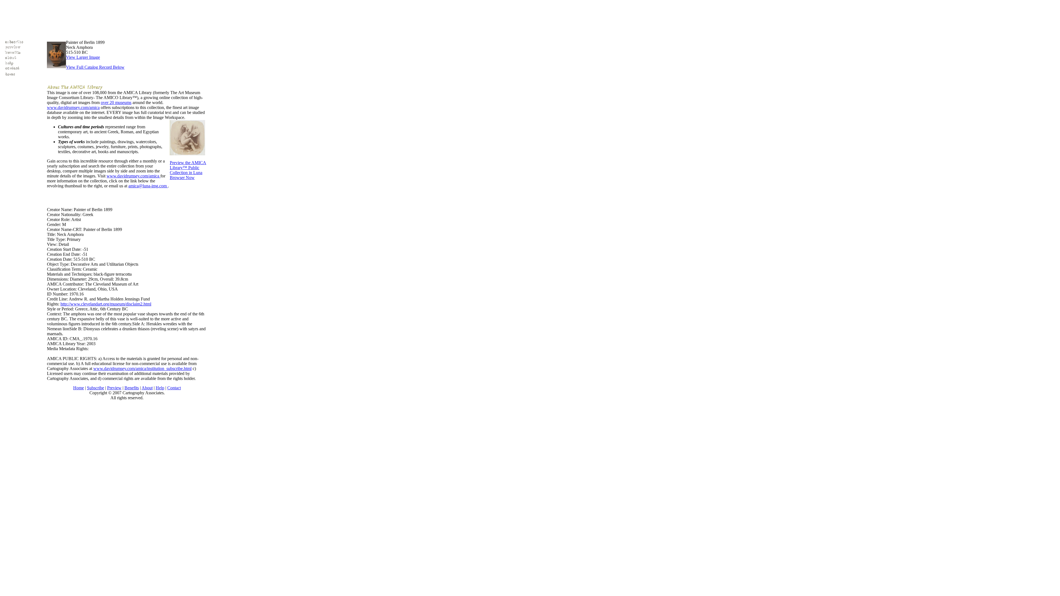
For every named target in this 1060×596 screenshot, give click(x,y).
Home (78, 387)
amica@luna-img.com (148, 185)
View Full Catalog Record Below (95, 67)
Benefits (131, 387)
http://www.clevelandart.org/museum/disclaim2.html (105, 304)
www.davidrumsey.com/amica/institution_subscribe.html (142, 368)
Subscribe (95, 387)
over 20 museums (116, 102)
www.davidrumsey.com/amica (73, 107)
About (147, 387)
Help (160, 387)
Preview (114, 387)
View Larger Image (83, 57)
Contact (174, 387)
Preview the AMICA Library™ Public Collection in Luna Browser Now (188, 170)
